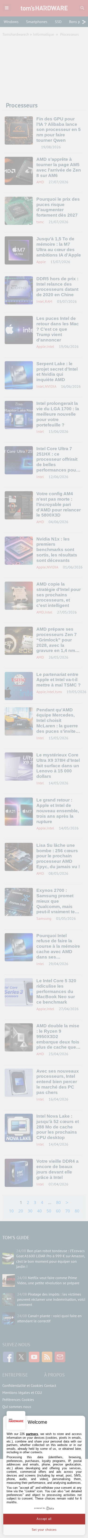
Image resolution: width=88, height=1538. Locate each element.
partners (32, 1434)
